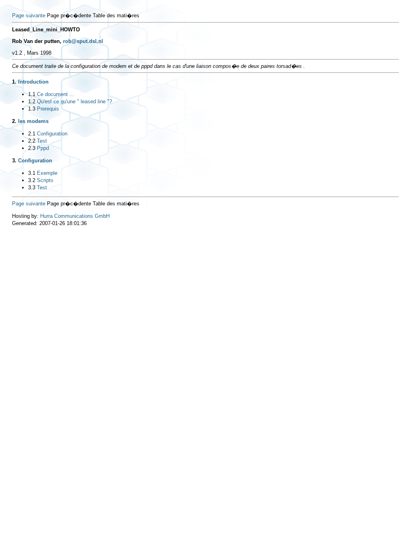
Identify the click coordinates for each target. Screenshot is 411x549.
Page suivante (28, 15)
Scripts (45, 180)
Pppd (43, 148)
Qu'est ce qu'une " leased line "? (74, 101)
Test (42, 141)
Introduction (33, 82)
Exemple (47, 173)
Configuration (52, 134)
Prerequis (48, 109)
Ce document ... (55, 94)
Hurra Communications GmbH (75, 216)
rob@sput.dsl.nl (83, 41)
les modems (33, 121)
